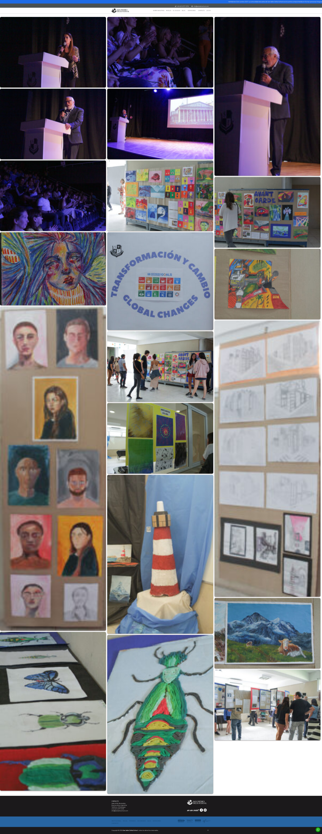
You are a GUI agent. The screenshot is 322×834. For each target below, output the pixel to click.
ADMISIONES (192, 10)
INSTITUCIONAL (116, 821)
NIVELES (168, 10)
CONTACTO (201, 10)
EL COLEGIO (176, 10)
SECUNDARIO (141, 821)
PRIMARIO (132, 821)
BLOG (183, 10)
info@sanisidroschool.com (201, 6)
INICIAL (125, 821)
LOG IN (208, 10)
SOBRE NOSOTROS (158, 10)
